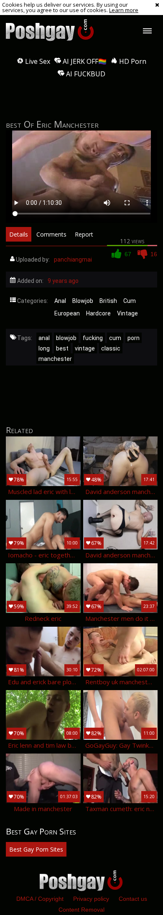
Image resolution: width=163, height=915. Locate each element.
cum (115, 338)
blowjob (66, 338)
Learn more (123, 10)
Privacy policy (91, 898)
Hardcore (98, 313)
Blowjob (82, 300)
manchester (55, 358)
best (62, 348)
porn (133, 338)
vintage (85, 348)
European (67, 313)
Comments (51, 234)
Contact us (133, 898)
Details (18, 234)
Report (84, 234)
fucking (93, 338)
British (108, 300)
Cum (129, 300)
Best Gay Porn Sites (36, 849)
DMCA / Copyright (40, 898)
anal (44, 338)
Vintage (127, 313)
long (44, 348)
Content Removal (81, 909)
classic (110, 348)
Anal (60, 300)
